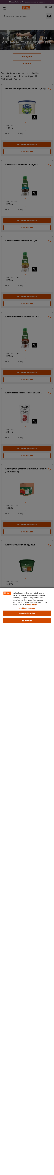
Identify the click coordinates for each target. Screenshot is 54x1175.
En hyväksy (27, 620)
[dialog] (27, 881)
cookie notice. (31, 605)
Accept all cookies (27, 613)
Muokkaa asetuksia (27, 608)
